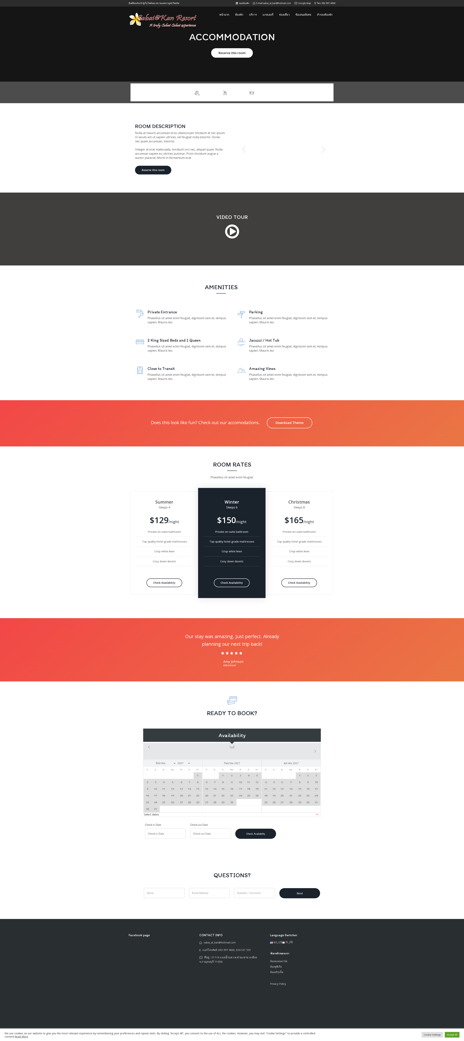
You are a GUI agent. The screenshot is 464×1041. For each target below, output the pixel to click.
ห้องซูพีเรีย (276, 966)
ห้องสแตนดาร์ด (278, 961)
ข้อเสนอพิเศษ (303, 14)
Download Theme (290, 422)
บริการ (253, 14)
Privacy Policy (278, 984)
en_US (277, 942)
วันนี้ (231, 747)
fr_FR (289, 942)
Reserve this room (232, 53)
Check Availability (164, 582)
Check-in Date (153, 824)
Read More (21, 1036)
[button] (243, 149)
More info (320, 92)
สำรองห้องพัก (325, 14)
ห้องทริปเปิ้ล (276, 972)
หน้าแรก (224, 14)
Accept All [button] (452, 1034)
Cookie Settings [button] (432, 1034)
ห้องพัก (239, 14)
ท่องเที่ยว (284, 14)
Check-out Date (199, 824)
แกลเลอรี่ (268, 14)
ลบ (317, 814)
